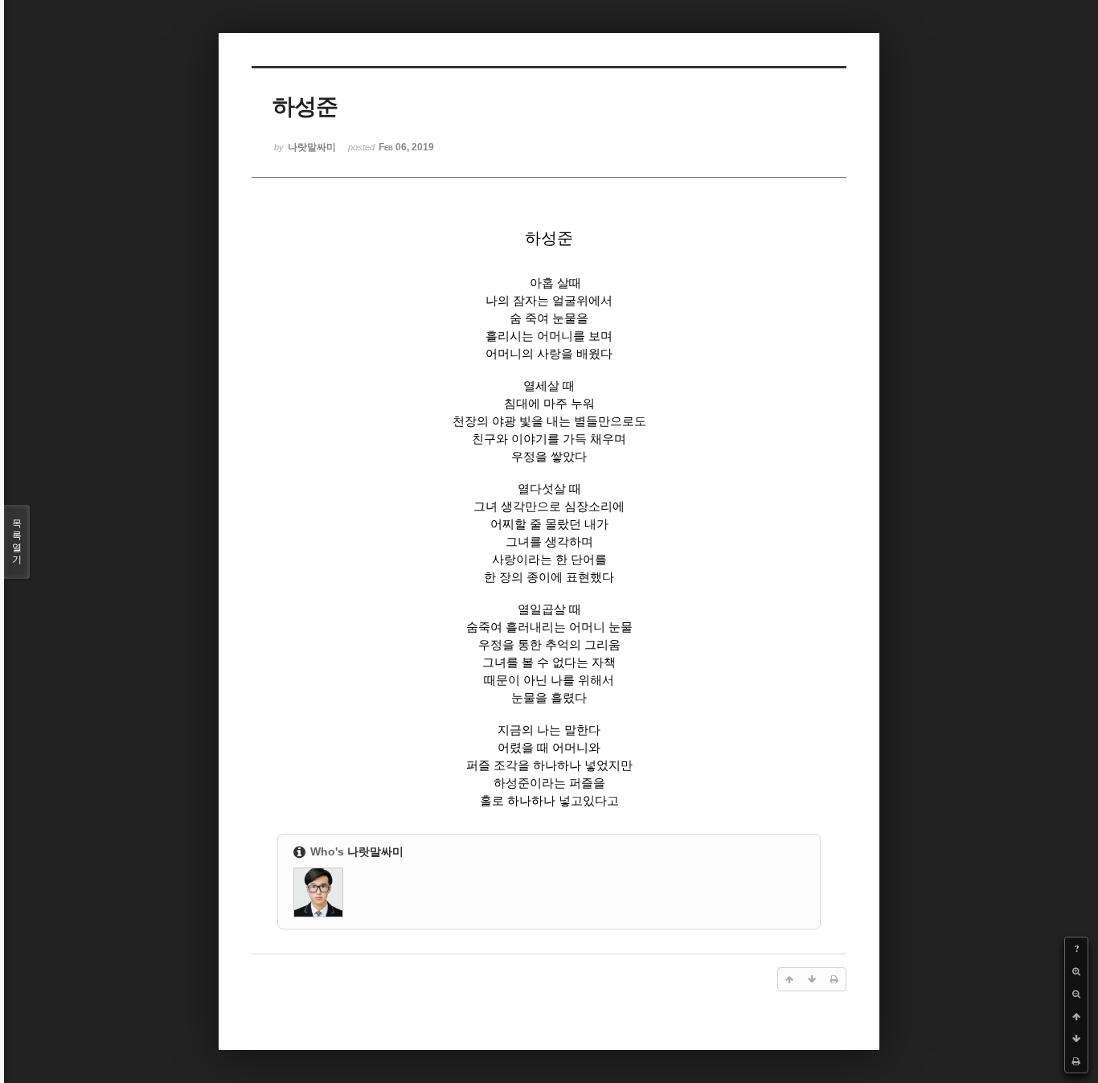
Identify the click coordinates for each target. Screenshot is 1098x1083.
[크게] (1076, 971)
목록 (17, 541)
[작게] (1076, 993)
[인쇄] (1076, 1061)
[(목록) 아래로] (1076, 1039)
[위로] (1076, 1016)
